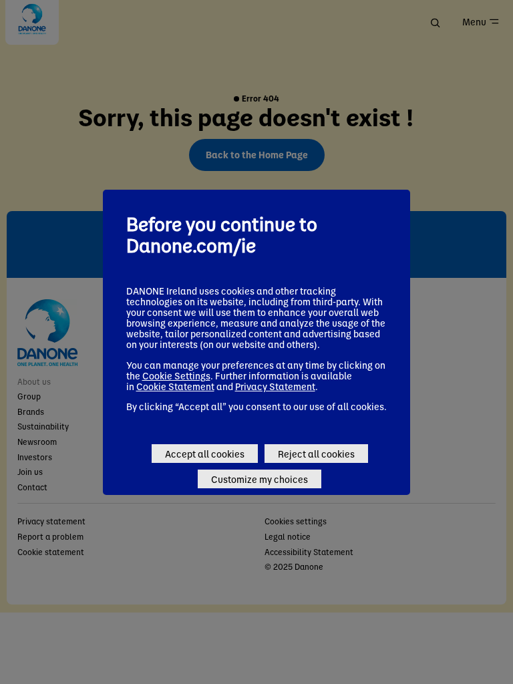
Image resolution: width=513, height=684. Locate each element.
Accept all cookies (204, 454)
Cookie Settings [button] (176, 375)
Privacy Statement (275, 386)
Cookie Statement (175, 386)
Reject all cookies (316, 454)
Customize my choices (259, 479)
